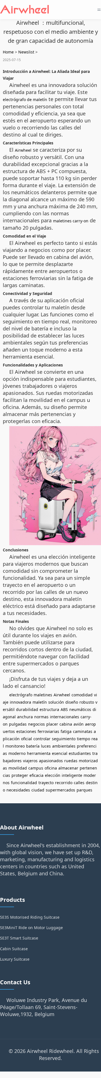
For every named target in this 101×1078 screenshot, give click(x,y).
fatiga (66, 731)
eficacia (36, 775)
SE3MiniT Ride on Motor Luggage (31, 927)
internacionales (64, 716)
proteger (20, 775)
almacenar (68, 768)
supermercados (60, 790)
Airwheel (23, 150)
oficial (26, 738)
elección (52, 775)
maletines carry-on (70, 220)
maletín (40, 702)
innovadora (20, 702)
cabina (65, 724)
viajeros (30, 760)
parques (84, 790)
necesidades (18, 790)
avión (79, 724)
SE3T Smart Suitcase (19, 938)
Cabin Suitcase (14, 948)
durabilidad (27, 709)
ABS (64, 709)
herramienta (38, 753)
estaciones (26, 731)
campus (35, 768)
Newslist (26, 52)
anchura (25, 716)
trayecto (46, 782)
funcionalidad (24, 782)
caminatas (82, 731)
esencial (59, 753)
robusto (86, 702)
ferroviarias (48, 731)
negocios (36, 724)
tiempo (83, 738)
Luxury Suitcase (14, 959)
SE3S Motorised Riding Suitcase (29, 917)
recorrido (63, 782)
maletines (43, 694)
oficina (51, 768)
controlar (41, 738)
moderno (17, 753)
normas (41, 716)
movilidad (17, 768)
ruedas (70, 760)
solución (56, 702)
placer (52, 724)
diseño (71, 702)
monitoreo (15, 746)
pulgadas (18, 724)
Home (8, 52)
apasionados (51, 760)
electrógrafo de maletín (25, 99)
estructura (49, 709)
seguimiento (63, 738)
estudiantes (80, 753)
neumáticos (80, 709)
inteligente (72, 775)
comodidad (82, 694)
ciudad (37, 790)
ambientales (63, 746)
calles (79, 782)
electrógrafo (20, 694)
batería (33, 746)
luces (46, 746)
